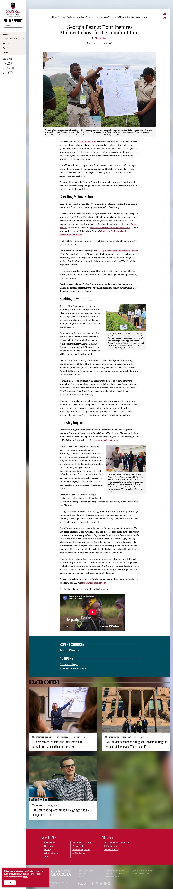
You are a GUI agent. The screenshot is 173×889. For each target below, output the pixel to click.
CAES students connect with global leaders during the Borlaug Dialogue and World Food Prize (136, 744)
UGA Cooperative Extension (117, 842)
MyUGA (82, 876)
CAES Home (50, 842)
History (47, 849)
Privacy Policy (78, 846)
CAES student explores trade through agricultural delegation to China (60, 812)
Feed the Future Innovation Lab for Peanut (110, 227)
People (6, 43)
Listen (9, 72)
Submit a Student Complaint (141, 873)
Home (54, 17)
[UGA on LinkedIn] (109, 884)
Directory (82, 873)
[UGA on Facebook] (93, 884)
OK (9, 883)
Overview (48, 846)
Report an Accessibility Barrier (142, 871)
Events (5, 48)
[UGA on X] (97, 884)
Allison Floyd (101, 38)
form (25, 876)
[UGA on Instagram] (101, 884)
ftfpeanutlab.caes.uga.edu (94, 583)
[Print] (164, 18)
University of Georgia (58, 873)
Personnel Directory (81, 842)
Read (9, 59)
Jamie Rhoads (70, 650)
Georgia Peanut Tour (86, 141)
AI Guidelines (78, 853)
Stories (6, 34)
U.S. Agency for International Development (117, 250)
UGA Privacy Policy (112, 876)
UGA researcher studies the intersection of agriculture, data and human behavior (57, 744)
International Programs (84, 17)
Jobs (46, 856)
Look (9, 63)
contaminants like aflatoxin (105, 440)
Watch (10, 68)
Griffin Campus (111, 849)
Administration (51, 853)
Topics (69, 17)
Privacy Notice (13, 874)
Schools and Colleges (86, 871)
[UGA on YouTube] (105, 884)
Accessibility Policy (81, 849)
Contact (6, 53)
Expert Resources (10, 39)
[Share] (164, 14)
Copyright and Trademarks (115, 873)
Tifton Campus (111, 846)
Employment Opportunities (115, 871)
